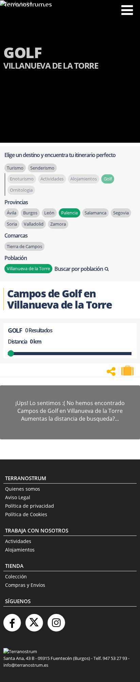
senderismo (42, 168)
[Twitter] (33, 620)
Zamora (58, 224)
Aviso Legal (17, 497)
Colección (16, 576)
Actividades (18, 541)
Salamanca (95, 213)
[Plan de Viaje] (128, 371)
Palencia (69, 213)
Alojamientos (20, 549)
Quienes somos (22, 489)
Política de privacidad (29, 506)
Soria (12, 224)
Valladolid (33, 224)
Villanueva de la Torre (28, 268)
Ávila (11, 213)
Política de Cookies (26, 514)
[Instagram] (56, 620)
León (49, 213)
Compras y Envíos (25, 585)
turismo (15, 168)
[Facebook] (11, 620)
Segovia (121, 213)
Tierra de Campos (24, 246)
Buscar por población (78, 269)
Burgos (30, 213)
